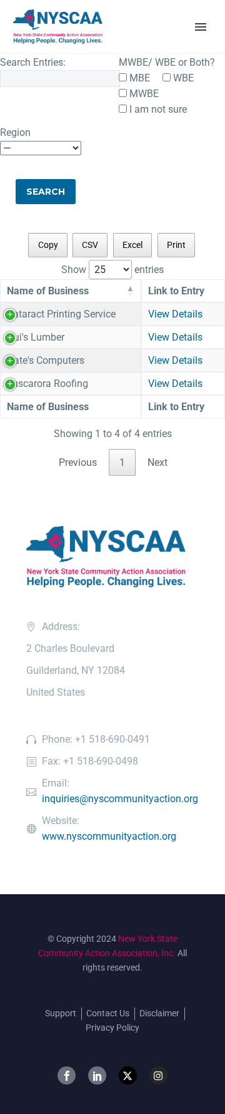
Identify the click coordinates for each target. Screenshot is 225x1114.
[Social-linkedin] (97, 1075)
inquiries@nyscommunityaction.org (120, 799)
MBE (138, 78)
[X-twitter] (128, 1075)
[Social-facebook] (67, 1075)
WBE (182, 78)
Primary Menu (200, 27)
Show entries (112, 270)
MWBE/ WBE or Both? (167, 62)
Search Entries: (33, 62)
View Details (175, 314)
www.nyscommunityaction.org (109, 836)
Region (15, 132)
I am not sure (157, 109)
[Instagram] (158, 1075)
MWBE (143, 94)
